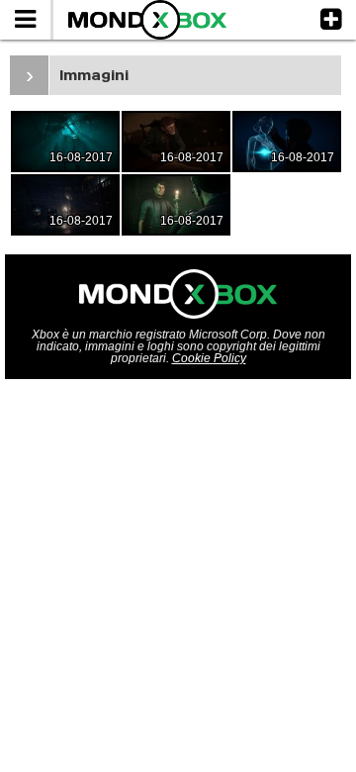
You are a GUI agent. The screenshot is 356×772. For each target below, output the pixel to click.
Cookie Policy (209, 358)
